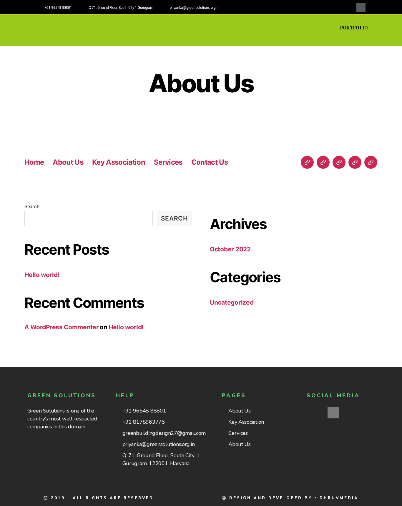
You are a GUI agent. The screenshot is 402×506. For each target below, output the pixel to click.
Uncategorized (232, 302)
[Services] (354, 162)
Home (34, 162)
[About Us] (323, 162)
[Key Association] (339, 162)
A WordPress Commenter (61, 327)
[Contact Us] (370, 162)
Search (31, 206)
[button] (354, 28)
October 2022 (230, 249)
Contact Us (209, 162)
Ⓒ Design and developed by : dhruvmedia (290, 498)
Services (168, 162)
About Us (68, 162)
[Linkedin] (361, 7)
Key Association (118, 162)
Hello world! (41, 274)
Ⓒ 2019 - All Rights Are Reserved (99, 498)
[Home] (307, 162)
